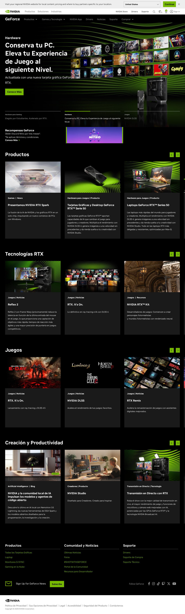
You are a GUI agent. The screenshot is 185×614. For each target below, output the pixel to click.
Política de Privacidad (16, 605)
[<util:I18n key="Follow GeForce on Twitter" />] (168, 583)
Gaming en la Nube (15, 566)
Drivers (89, 19)
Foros (67, 557)
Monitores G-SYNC (14, 562)
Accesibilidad (74, 605)
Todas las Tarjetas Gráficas (18, 552)
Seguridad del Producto (95, 605)
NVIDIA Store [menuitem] (122, 11)
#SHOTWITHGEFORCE (75, 562)
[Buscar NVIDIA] (154, 11)
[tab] (33, 117)
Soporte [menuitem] (145, 11)
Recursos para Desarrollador (78, 571)
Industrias (56, 11)
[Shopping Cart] (166, 12)
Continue (169, 4)
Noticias (101, 19)
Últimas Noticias (72, 552)
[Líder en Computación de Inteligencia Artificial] (12, 11)
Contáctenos (116, 605)
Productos (30, 11)
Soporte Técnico (131, 562)
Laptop (8, 557)
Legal (62, 605)
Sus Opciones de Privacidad (43, 605)
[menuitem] (29, 11)
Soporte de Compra (133, 557)
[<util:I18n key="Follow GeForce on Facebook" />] (149, 583)
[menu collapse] (64, 11)
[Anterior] (172, 154)
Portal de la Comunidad (76, 566)
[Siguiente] (178, 154)
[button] (160, 12)
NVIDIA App (76, 19)
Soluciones (43, 11)
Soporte (113, 19)
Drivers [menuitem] (134, 11)
